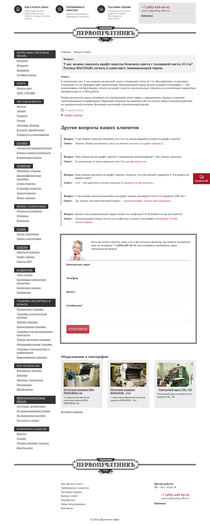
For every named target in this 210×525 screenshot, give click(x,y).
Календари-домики (29, 288)
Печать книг (24, 88)
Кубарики (23, 216)
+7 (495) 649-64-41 (155, 7)
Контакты (147, 15)
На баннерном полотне (31, 415)
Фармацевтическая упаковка (34, 344)
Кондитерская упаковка (31, 327)
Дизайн (21, 438)
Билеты (21, 106)
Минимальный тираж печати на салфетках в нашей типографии (126, 220)
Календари (24, 270)
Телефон (72, 278)
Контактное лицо (78, 264)
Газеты (21, 120)
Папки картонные (28, 234)
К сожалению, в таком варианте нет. (110, 161)
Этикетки (23, 166)
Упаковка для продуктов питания (32, 315)
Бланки (22, 143)
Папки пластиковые (29, 238)
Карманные (24, 292)
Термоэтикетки (26, 193)
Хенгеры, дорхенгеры (30, 380)
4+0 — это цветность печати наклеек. (114, 183)
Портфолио (68, 500)
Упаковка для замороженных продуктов (35, 333)
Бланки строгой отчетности (34, 153)
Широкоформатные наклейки (29, 177)
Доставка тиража (119, 7)
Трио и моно (24, 275)
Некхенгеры (24, 385)
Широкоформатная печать (31, 399)
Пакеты (22, 247)
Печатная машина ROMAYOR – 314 (122, 391)
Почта (70, 291)
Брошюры (23, 70)
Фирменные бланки (29, 157)
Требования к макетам (75, 8)
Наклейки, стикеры (29, 171)
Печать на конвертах (29, 211)
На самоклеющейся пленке (33, 411)
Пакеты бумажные (28, 252)
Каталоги (22, 60)
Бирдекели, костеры (29, 370)
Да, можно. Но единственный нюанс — (122, 201)
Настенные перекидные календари (31, 281)
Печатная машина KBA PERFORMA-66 (79, 391)
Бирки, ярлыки (26, 198)
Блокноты (23, 220)
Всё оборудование (72, 412)
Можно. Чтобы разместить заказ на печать (119, 143)
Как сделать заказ (36, 7)
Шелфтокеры (25, 389)
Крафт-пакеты (26, 257)
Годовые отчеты (26, 75)
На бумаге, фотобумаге (31, 406)
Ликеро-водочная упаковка (33, 339)
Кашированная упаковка (32, 357)
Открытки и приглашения (33, 134)
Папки (21, 229)
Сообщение (74, 305)
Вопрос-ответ (82, 52)
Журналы (22, 65)
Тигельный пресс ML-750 (175, 389)
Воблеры (22, 375)
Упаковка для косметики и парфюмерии (33, 350)
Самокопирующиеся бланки (34, 148)
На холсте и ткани (28, 420)
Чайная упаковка (27, 322)
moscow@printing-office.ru (155, 10)
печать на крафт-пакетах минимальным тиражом (130, 88)
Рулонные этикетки (29, 188)
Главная (65, 52)
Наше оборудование (73, 504)
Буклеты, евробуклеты (30, 130)
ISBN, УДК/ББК (26, 93)
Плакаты (22, 115)
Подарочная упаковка (30, 309)
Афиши (21, 111)
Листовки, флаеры (28, 125)
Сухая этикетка (26, 183)
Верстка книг (25, 448)
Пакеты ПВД (24, 261)
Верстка (21, 434)
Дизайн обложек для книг (33, 443)
